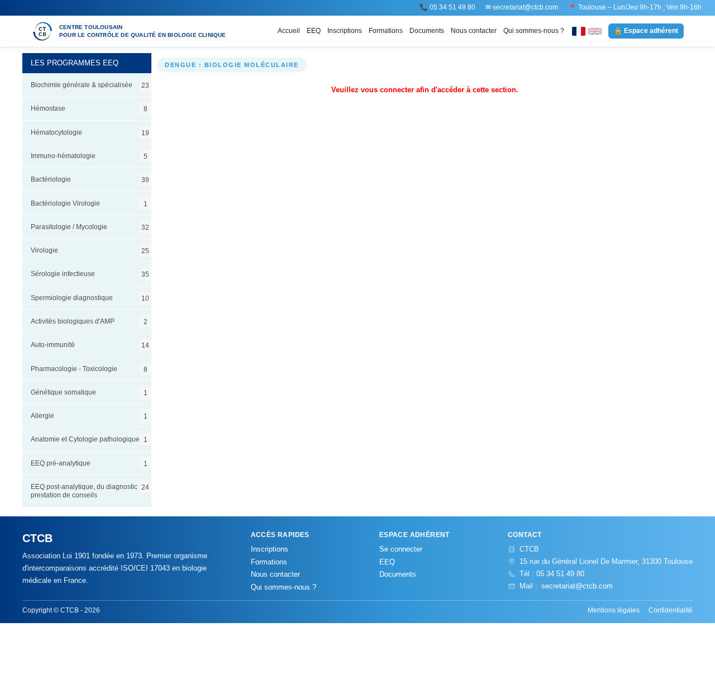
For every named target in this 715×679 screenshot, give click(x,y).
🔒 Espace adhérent (646, 31)
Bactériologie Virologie (89, 203)
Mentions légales (614, 610)
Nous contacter (474, 31)
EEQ (314, 31)
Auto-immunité (90, 345)
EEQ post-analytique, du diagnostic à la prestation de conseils (90, 490)
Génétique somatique (89, 392)
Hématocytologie (90, 132)
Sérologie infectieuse (90, 274)
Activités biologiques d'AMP (89, 321)
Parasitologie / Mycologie (90, 227)
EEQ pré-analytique (89, 463)
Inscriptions (344, 31)
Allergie (89, 416)
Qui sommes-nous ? (533, 31)
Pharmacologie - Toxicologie (89, 369)
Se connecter (400, 549)
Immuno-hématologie (89, 156)
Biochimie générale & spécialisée (90, 85)
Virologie (90, 250)
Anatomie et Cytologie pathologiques (89, 439)
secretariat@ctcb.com (525, 7)
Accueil (289, 31)
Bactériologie (90, 179)
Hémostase (89, 108)
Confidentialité (671, 610)
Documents (426, 31)
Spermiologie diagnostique (90, 298)
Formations (386, 31)
